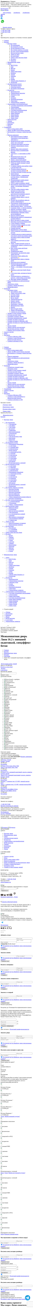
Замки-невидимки (16, 71)
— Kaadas (10, 573)
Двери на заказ (15, 54)
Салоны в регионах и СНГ (15, 341)
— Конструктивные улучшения (16, 523)
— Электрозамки (12, 594)
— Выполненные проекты (15, 524)
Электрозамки (15, 107)
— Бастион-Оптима (13, 489)
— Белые (10, 535)
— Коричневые (11, 545)
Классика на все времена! (18, 262)
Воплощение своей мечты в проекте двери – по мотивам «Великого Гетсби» (21, 186)
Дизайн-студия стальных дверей (16, 313)
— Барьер (10, 564)
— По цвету (7, 534)
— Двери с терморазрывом (15, 504)
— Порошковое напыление (15, 444)
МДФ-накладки (11, 119)
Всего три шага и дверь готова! (20, 220)
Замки (6, 836)
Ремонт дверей (15, 301)
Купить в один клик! (7, 667)
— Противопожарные (13, 432)
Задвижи (13, 98)
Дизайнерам (7, 389)
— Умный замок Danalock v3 (15, 574)
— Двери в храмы (12, 441)
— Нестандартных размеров (15, 511)
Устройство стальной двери (15, 367)
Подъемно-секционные (17, 88)
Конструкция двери (16, 308)
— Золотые (10, 538)
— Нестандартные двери (11, 506)
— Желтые (10, 548)
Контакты (7, 393)
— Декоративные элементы (15, 590)
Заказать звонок (7, 27)
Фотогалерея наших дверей (9, 664)
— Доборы (7, 612)
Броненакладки (15, 91)
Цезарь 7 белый (5, 761)
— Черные (10, 537)
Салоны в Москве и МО (14, 336)
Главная (6, 40)
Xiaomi (13, 74)
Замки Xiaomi (15, 116)
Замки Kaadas (15, 115)
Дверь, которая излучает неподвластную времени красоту (20, 193)
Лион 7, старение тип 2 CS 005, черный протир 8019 (16, 784)
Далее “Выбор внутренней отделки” (14, 1173)
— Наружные (11, 438)
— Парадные (11, 439)
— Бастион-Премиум (13, 495)
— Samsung (10, 570)
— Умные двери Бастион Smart (13, 532)
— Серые (10, 540)
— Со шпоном (11, 456)
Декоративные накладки (18, 93)
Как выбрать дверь (16, 291)
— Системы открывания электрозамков (18, 593)
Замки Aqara (14, 118)
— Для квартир (11, 424)
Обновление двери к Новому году (21, 211)
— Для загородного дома (14, 436)
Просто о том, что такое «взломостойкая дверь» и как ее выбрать (20, 197)
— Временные (11, 486)
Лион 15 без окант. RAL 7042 (9, 767)
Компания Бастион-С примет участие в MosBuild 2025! (19, 264)
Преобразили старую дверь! (19, 229)
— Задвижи (10, 585)
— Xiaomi (10, 568)
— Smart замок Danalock (14, 599)
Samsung (13, 76)
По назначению (15, 45)
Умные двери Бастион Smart (19, 57)
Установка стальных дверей (15, 316)
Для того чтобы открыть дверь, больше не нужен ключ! (20, 190)
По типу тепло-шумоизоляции (19, 51)
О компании (7, 348)
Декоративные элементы (18, 102)
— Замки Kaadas (12, 602)
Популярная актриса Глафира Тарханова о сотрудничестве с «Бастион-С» (19, 138)
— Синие (10, 551)
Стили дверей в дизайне (18, 223)
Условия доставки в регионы (15, 319)
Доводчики (14, 101)
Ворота (13, 307)
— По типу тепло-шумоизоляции (13, 500)
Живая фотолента (12, 287)
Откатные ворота (16, 87)
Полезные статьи (12, 368)
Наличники (10, 122)
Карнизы (13, 60)
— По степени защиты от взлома (13, 487)
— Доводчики (11, 588)
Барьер (13, 70)
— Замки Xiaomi (12, 604)
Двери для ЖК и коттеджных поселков (18, 130)
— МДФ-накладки (9, 618)
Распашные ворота (16, 85)
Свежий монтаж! (16, 228)
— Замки (6, 557)
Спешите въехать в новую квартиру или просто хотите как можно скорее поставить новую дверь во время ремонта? (21, 236)
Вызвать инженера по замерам (9, 806)
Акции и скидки (9, 332)
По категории (15, 56)
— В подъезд (11, 428)
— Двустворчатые (12, 512)
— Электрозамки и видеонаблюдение (15, 591)
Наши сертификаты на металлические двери (17, 862)
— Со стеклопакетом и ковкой (16, 514)
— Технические (12, 433)
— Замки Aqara (11, 605)
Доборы (9, 121)
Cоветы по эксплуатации (18, 312)
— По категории (9, 526)
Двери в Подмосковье (17, 310)
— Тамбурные (11, 430)
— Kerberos (10, 567)
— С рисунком (11, 446)
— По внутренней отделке (11, 464)
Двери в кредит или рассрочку (16, 327)
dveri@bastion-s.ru (6, 882)
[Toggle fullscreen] (3, 930)
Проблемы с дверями (17, 304)
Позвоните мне (5, 961)
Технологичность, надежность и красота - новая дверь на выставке (21, 276)
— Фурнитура (8, 577)
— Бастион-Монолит (13, 494)
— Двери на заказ (9, 521)
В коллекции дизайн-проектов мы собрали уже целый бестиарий (21, 203)
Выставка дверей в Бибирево (19, 279)
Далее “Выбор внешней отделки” (10, 1116)
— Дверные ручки (12, 582)
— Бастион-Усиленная (13, 492)
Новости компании (13, 356)
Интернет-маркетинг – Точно (9, 897)
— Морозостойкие (12, 507)
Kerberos (13, 73)
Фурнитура (7, 839)
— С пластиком (11, 458)
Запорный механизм (17, 99)
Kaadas (13, 79)
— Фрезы (7, 616)
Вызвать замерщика (26, 756)
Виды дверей (14, 298)
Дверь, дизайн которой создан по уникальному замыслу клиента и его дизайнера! (21, 245)
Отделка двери (15, 295)
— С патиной (11, 453)
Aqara (12, 77)
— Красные (10, 546)
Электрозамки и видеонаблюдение (14, 841)
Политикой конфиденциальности (19, 1029)
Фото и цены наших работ (15, 129)
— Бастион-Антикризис (14, 498)
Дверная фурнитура (16, 299)
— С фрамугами (12, 520)
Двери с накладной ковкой (18, 159)
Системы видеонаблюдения (19, 110)
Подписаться (4, 890)
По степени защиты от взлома (19, 50)
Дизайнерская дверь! (17, 251)
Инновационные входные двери (20, 161)
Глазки (13, 96)
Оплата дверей (11, 325)
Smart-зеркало (15, 173)
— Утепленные (11, 503)
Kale (12, 67)
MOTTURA (14, 65)
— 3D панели (11, 461)
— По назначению (9, 422)
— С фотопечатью (12, 449)
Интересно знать (15, 302)
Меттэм (13, 68)
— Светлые (10, 541)
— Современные (12, 531)
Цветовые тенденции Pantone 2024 (21, 221)
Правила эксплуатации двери (16, 330)
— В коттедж (11, 435)
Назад (2, 1173)
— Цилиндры (11, 576)
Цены (5, 333)
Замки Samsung (15, 113)
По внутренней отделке (18, 48)
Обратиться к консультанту (18, 1299)
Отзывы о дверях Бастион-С (15, 285)
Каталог (3, 416)
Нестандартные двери (17, 53)
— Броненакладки (12, 579)
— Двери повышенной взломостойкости (19, 497)
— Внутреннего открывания (15, 517)
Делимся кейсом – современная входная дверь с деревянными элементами (20, 177)
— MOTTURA (11, 559)
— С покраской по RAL (14, 452)
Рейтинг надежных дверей (18, 209)
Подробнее (4, 764)
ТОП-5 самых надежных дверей (20, 183)
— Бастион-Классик (13, 490)
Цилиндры (14, 82)
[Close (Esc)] (1, 930)
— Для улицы (11, 427)
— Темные (10, 543)
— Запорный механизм (14, 587)
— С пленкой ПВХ (13, 447)
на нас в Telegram (6, 812)
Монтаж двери (15, 296)
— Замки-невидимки (13, 565)
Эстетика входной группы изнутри (21, 172)
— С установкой (12, 529)
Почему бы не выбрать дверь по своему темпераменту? (20, 200)
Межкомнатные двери (13, 62)
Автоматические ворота (11, 838)
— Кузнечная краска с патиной (16, 463)
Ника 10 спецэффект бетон (8, 790)
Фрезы (9, 125)
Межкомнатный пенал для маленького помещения (18, 157)
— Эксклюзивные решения (15, 518)
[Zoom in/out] (4, 930)
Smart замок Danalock (17, 111)
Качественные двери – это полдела (21, 206)
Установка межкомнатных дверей (17, 318)
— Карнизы (7, 615)
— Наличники (8, 613)
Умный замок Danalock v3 (18, 81)
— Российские (11, 528)
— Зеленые (10, 549)
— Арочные (10, 515)
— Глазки (10, 584)
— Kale (9, 560)
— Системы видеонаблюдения (16, 598)
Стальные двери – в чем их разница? (21, 208)
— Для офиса (11, 425)
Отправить (4, 949)
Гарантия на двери (12, 284)
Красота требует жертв (17, 215)
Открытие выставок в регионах (20, 144)
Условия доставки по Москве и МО (17, 321)
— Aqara (9, 571)
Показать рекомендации (11, 1234)
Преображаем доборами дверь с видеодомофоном (20, 213)
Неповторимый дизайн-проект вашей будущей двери (20, 180)
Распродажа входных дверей (15, 329)
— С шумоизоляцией (13, 501)
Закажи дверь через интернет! (19, 149)
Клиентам (7, 365)
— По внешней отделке (11, 442)
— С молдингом (12, 455)
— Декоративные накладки (15, 581)
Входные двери (8, 419)
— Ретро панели (12, 450)
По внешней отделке (17, 46)
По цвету (13, 59)
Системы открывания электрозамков (21, 105)
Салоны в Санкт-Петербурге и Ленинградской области (16, 338)
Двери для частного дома (18, 293)
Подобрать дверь (5, 1299)
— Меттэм (10, 562)
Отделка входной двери (14, 315)
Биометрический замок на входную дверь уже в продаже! (21, 141)
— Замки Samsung (12, 601)
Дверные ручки (15, 94)
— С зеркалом (11, 467)
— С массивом (11, 459)
